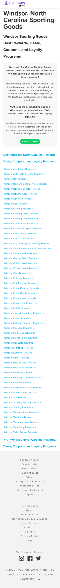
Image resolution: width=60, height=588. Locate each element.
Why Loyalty (30, 464)
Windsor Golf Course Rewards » (20, 263)
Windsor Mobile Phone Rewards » (21, 337)
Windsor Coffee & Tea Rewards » (21, 223)
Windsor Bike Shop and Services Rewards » (26, 183)
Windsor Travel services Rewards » (22, 422)
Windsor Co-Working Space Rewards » (24, 228)
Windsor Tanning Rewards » (18, 407)
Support (30, 494)
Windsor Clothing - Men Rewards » (22, 213)
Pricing (30, 477)
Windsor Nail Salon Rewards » (19, 342)
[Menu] (55, 3)
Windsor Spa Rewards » (16, 397)
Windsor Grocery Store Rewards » (21, 268)
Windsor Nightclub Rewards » (19, 347)
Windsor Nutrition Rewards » (19, 352)
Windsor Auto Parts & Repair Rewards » (24, 174)
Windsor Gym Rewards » (16, 273)
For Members (30, 506)
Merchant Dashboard (30, 490)
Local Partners (30, 523)
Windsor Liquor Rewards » (17, 318)
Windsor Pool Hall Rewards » (19, 382)
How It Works (30, 468)
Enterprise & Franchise (30, 481)
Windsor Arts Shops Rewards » (20, 169)
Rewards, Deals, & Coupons (30, 518)
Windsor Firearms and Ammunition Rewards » (27, 248)
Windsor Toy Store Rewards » (19, 417)
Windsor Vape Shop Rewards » (20, 427)
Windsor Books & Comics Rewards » (23, 188)
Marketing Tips (30, 485)
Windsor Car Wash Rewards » (19, 198)
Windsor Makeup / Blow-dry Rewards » (24, 323)
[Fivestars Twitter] (38, 558)
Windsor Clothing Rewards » (18, 208)
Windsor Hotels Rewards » (17, 308)
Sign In (30, 510)
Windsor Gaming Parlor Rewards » (21, 258)
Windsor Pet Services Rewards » (21, 362)
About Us (30, 527)
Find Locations (29, 514)
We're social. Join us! (30, 552)
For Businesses (30, 459)
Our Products (30, 472)
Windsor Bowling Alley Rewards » (21, 193)
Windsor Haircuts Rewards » (18, 278)
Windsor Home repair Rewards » (21, 298)
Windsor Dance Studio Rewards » (21, 233)
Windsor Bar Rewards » (16, 178)
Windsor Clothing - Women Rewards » (23, 218)
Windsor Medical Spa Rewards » (20, 332)
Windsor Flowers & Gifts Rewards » (22, 253)
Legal (30, 540)
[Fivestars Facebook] (30, 558)
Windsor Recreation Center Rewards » (24, 387)
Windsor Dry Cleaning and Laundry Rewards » (28, 243)
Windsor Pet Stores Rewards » (19, 367)
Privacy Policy (30, 536)
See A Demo (30, 141)
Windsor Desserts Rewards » (19, 238)
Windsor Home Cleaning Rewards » (22, 288)
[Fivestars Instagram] (22, 558)
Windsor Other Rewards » (17, 357)
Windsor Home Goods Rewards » (21, 293)
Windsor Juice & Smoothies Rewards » (24, 313)
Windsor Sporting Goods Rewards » (22, 402)
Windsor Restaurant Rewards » (20, 392)
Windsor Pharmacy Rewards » (19, 372)
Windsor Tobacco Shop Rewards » (21, 412)
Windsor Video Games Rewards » (21, 432)
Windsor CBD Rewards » (16, 203)
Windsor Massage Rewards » (19, 328)
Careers (30, 531)
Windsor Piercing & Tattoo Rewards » (23, 377)
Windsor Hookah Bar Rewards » (20, 303)
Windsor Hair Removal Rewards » (21, 283)
